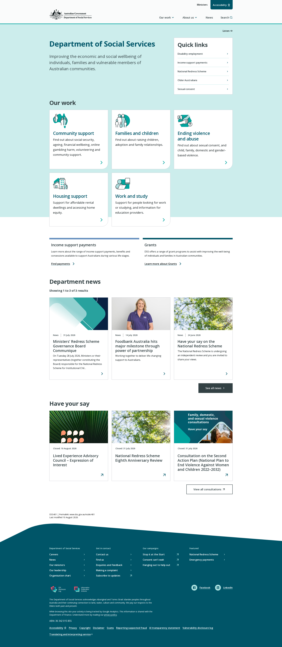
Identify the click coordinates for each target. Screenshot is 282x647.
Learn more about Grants (161, 264)
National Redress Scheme (203, 554)
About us (188, 17)
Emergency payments (201, 559)
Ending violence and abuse (194, 136)
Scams (110, 628)
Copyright (85, 628)
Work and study (131, 196)
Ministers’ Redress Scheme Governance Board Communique (76, 346)
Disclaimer (98, 628)
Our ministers (57, 565)
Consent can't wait (153, 560)
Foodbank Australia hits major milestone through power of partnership (137, 346)
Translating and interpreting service (70, 634)
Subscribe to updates (108, 576)
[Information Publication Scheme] (81, 589)
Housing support (70, 196)
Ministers (203, 6)
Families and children (136, 133)
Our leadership (57, 570)
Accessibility (220, 5)
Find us (100, 559)
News (209, 17)
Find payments (60, 264)
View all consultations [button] (207, 491)
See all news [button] (213, 388)
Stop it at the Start (154, 554)
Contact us (102, 554)
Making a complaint (107, 570)
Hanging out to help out (156, 565)
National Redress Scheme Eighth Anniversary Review (138, 458)
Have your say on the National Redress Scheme (200, 343)
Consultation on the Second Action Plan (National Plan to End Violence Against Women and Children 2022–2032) (203, 462)
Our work (165, 17)
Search (225, 17)
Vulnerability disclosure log (198, 628)
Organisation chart (60, 575)
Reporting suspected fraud (131, 628)
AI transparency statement (164, 628)
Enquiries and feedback (109, 565)
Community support (73, 133)
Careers (53, 554)
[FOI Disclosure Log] (58, 590)
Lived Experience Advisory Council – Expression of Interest (75, 460)
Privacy (73, 628)
